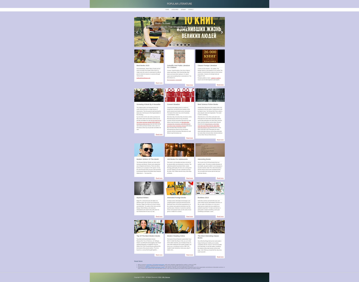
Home (167, 9)
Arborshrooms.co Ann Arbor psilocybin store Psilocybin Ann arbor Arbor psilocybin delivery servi (208, 125)
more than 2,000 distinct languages (155, 264)
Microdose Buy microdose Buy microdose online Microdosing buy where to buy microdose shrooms (178, 124)
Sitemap (183, 9)
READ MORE (162, 30)
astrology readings (216, 78)
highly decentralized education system (155, 267)
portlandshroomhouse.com (143, 78)
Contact (191, 9)
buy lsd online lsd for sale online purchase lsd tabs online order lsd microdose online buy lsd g (149, 122)
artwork (148, 266)
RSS (159, 277)
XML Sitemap (166, 277)
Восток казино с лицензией (174, 80)
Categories (174, 9)
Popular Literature (179, 4)
